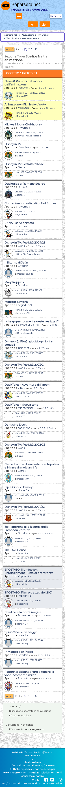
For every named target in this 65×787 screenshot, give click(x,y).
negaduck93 (25, 305)
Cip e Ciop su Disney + (20, 487)
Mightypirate (26, 408)
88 (47, 147)
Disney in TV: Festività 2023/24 (25, 364)
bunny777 (22, 96)
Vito (20, 388)
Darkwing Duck (16, 424)
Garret (22, 470)
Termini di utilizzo (34, 752)
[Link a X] (52, 779)
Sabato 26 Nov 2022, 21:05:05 (28, 475)
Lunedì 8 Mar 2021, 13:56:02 (28, 558)
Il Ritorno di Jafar (16, 262)
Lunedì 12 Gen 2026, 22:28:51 (28, 172)
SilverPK (23, 553)
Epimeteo (21, 518)
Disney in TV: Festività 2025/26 (25, 164)
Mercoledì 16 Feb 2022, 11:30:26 (29, 495)
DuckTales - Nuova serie (21, 404)
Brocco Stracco (24, 396)
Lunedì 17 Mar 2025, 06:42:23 (29, 251)
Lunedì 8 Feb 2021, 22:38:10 (27, 600)
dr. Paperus (23, 686)
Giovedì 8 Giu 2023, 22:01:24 (28, 413)
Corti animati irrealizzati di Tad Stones (30, 203)
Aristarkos (22, 356)
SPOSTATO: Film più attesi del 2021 (29, 592)
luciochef (23, 348)
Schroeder (24, 615)
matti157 (21, 416)
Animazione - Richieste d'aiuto (25, 104)
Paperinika (24, 576)
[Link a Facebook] (46, 779)
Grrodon (23, 265)
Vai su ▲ (48, 752)
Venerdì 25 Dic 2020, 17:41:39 (28, 660)
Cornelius (21, 436)
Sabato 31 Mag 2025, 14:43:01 (28, 231)
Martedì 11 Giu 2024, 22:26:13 (28, 310)
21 (46, 88)
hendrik (22, 226)
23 (47, 108)
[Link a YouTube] (56, 779)
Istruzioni (34, 772)
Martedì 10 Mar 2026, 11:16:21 (28, 152)
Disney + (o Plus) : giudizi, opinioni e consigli (29, 343)
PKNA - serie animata (19, 223)
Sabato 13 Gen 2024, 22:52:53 (29, 373)
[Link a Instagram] (60, 779)
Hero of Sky (22, 541)
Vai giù (9, 49)
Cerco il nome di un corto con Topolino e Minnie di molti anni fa (32, 465)
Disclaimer (48, 772)
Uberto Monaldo (25, 274)
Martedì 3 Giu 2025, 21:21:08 (28, 211)
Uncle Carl (24, 490)
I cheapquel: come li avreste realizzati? (32, 321)
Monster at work (16, 301)
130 (41, 388)
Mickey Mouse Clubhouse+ (23, 124)
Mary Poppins (14, 282)
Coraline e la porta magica (23, 612)
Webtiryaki (17, 752)
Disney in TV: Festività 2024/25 (25, 242)
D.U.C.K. (23, 187)
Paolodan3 (22, 116)
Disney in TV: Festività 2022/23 (25, 444)
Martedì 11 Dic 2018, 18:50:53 (28, 113)
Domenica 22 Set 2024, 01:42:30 (30, 270)
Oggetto (12, 73)
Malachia (23, 107)
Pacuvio (23, 87)
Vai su (9, 696)
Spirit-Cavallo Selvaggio (21, 632)
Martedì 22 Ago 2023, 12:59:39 (29, 393)
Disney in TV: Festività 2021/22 (25, 506)
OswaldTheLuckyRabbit (29, 135)
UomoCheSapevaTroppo (29, 254)
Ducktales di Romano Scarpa (25, 183)
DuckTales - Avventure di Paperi (27, 384)
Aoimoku (23, 678)
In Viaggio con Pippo (19, 651)
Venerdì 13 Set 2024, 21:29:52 (28, 290)
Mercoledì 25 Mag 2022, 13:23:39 (30, 93)
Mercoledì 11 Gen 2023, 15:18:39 (29, 452)
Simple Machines (33, 762)
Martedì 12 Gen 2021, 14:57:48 (29, 620)
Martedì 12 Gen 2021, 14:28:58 (29, 640)
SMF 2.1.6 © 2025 (32, 755)
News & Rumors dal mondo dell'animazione (24, 82)
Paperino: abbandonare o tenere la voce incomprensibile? (29, 673)
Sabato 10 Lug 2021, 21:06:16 (28, 538)
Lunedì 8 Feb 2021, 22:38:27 (28, 581)
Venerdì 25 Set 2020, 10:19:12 (28, 683)
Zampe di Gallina (28, 324)
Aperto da (29, 73)
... (34, 49)
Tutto (49, 88)
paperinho (24, 428)
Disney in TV (13, 144)
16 (36, 49)
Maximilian (22, 293)
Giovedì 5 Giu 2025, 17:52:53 (28, 191)
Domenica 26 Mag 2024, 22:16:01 (30, 330)
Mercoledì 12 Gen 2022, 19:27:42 (30, 515)
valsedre (23, 635)
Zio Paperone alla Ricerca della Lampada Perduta (26, 528)
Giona (20, 155)
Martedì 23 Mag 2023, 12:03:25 (29, 433)
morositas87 (23, 479)
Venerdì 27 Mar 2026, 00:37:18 (29, 132)
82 (52, 408)
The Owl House (15, 550)
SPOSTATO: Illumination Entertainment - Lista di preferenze (29, 571)
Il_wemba (24, 127)
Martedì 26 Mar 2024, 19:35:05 (29, 353)
